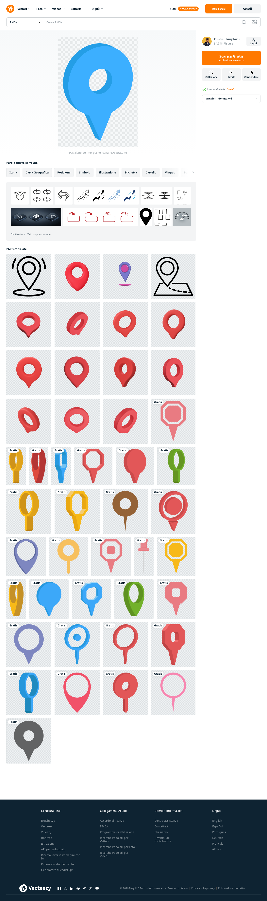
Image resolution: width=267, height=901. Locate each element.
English (217, 820)
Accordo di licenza (112, 820)
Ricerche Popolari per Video (114, 854)
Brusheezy (48, 820)
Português (219, 832)
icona (13, 172)
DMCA (104, 826)
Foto (39, 9)
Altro (215, 849)
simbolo (84, 172)
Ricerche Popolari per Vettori (114, 839)
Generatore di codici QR (57, 870)
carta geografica (37, 172)
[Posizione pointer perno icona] (173, 421)
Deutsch (217, 838)
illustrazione (107, 172)
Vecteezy (47, 826)
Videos (56, 9)
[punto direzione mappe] (125, 276)
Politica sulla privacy (203, 888)
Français (217, 843)
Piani (173, 8)
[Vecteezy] (10, 9)
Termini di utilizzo (178, 888)
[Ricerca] (244, 22)
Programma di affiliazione (117, 832)
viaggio (170, 172)
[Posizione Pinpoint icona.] (28, 276)
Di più (96, 9)
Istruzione (48, 843)
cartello (151, 172)
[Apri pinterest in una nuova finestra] (78, 888)
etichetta (131, 172)
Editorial (76, 9)
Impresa (46, 838)
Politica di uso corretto (231, 888)
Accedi (247, 8)
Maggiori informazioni (219, 98)
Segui (253, 43)
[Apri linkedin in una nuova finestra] (71, 888)
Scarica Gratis (231, 58)
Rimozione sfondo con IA (57, 864)
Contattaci (161, 826)
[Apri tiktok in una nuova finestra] (84, 888)
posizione (63, 172)
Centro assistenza (166, 820)
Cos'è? (230, 89)
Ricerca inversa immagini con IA (60, 856)
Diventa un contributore (163, 839)
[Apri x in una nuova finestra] (90, 888)
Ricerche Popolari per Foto (117, 847)
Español (217, 826)
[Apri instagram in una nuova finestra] (65, 888)
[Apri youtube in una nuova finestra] (97, 888)
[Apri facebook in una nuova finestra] (59, 888)
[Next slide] (189, 172)
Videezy (46, 832)
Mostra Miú (182, 217)
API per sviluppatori (54, 849)
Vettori (22, 9)
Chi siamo (161, 832)
